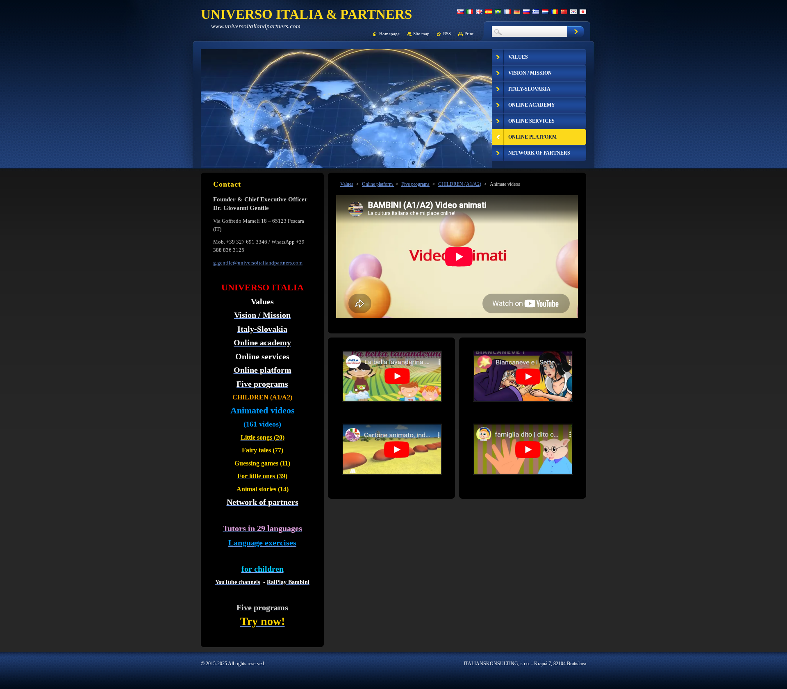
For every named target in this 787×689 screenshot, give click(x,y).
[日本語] (583, 11)
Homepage (389, 33)
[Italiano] (469, 11)
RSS (447, 33)
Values (346, 184)
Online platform (378, 184)
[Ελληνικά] (535, 11)
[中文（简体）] (564, 11)
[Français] (507, 11)
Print (468, 33)
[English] (479, 11)
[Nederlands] (545, 11)
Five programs (415, 184)
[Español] (488, 11)
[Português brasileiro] (498, 11)
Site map (421, 33)
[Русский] (526, 11)
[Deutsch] (517, 11)
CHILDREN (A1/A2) (459, 184)
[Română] (554, 11)
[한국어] (573, 11)
